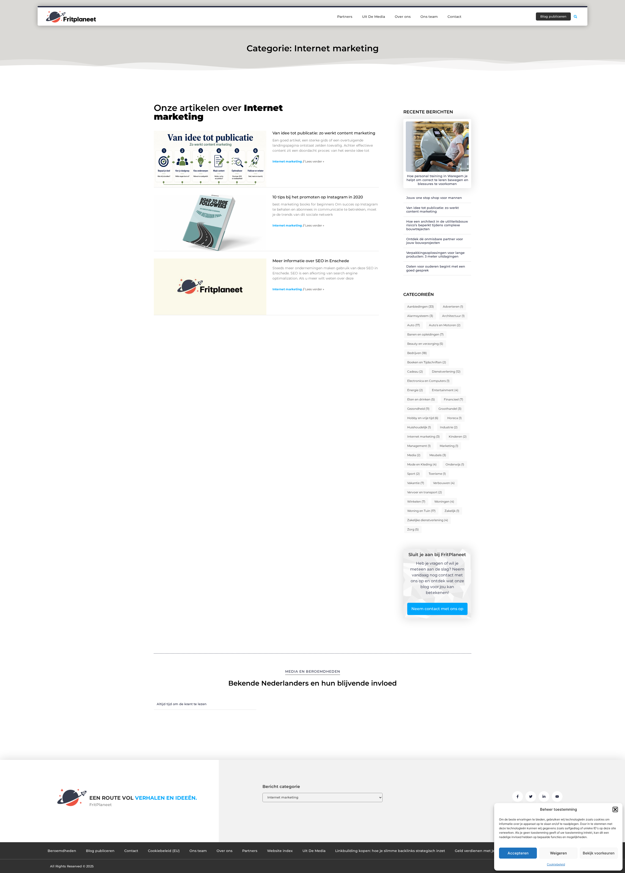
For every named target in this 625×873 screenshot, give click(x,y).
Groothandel (449, 408)
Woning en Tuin (421, 511)
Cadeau (415, 371)
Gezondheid (418, 408)
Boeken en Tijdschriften (426, 362)
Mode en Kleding (422, 464)
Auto (413, 325)
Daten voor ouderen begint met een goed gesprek (435, 268)
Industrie (449, 427)
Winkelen (416, 501)
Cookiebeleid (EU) (164, 851)
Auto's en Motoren (444, 325)
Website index (280, 851)
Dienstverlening (446, 371)
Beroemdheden (62, 851)
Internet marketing (287, 161)
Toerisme (437, 473)
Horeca (454, 418)
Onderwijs (455, 464)
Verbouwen (444, 483)
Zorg (413, 529)
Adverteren (453, 306)
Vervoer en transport (424, 492)
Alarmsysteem (420, 316)
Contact (454, 16)
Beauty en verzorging (425, 343)
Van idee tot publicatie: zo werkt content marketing (323, 133)
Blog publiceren (100, 851)
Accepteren (518, 853)
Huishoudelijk (419, 427)
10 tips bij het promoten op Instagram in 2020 (317, 197)
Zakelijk (452, 511)
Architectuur (453, 316)
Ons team (429, 16)
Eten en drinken (421, 399)
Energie (415, 390)
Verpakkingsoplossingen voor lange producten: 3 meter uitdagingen (435, 255)
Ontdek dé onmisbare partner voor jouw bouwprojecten (434, 241)
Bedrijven (417, 353)
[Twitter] (530, 796)
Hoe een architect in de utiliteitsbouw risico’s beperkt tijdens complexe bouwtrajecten (437, 225)
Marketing (449, 446)
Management (419, 446)
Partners (344, 16)
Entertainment (445, 390)
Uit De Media (373, 16)
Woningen (444, 501)
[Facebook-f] (517, 796)
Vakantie (415, 483)
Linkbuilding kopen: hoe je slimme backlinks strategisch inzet (390, 851)
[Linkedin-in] (544, 796)
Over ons (403, 16)
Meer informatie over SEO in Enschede (310, 261)
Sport (413, 473)
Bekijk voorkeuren (599, 853)
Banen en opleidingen (425, 334)
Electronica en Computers (428, 381)
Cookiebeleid (556, 864)
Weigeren (558, 853)
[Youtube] (557, 796)
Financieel (453, 399)
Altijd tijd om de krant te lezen (182, 704)
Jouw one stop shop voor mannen (434, 198)
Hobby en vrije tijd (422, 418)
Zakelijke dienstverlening (427, 520)
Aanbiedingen (420, 306)
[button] (615, 809)
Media (413, 455)
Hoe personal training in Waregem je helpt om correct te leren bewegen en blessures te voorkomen (437, 179)
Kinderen (458, 436)
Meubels (437, 455)
